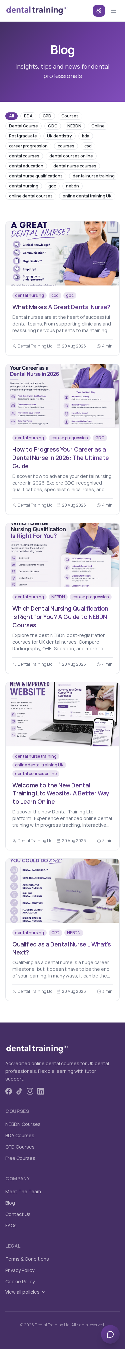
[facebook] (8, 1091)
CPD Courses (20, 1147)
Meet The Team (23, 1191)
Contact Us (18, 1214)
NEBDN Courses (23, 1124)
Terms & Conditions (27, 1259)
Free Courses (20, 1158)
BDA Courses (19, 1135)
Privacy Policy (19, 1270)
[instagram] (30, 1091)
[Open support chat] (110, 1334)
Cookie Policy (20, 1281)
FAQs (11, 1225)
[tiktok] (19, 1091)
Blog (10, 1203)
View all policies (22, 1292)
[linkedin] (40, 1091)
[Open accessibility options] (99, 11)
